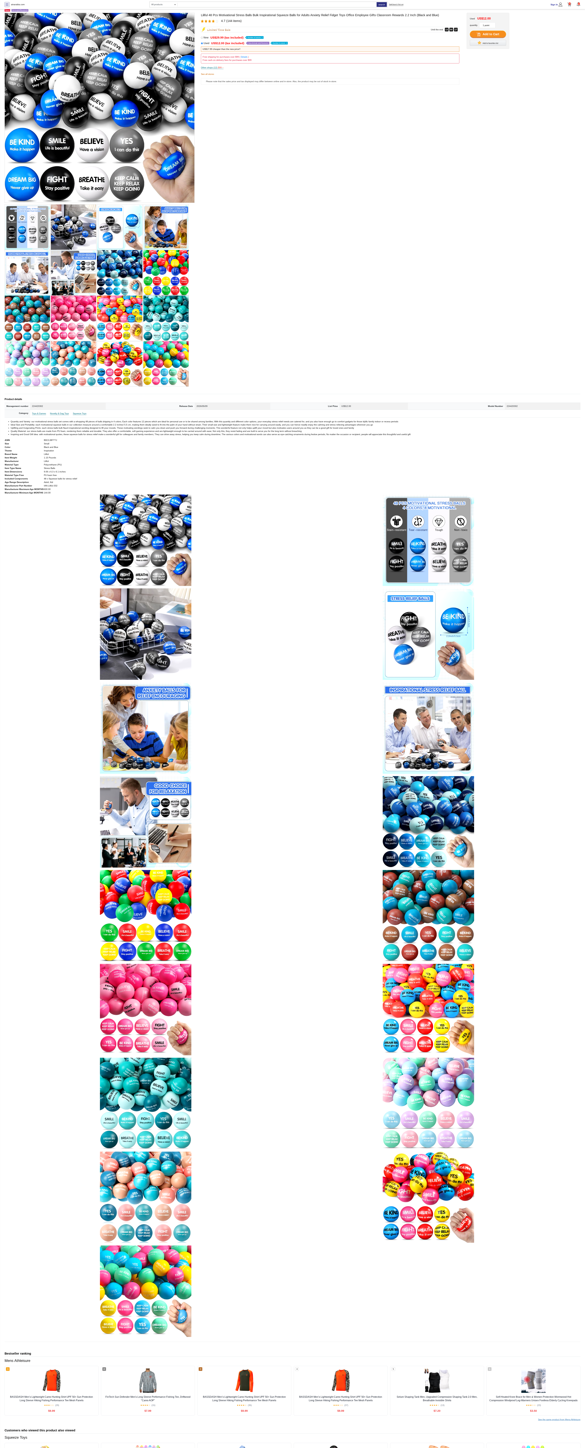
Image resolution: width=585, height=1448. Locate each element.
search (381, 4)
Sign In (554, 4)
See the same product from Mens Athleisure (559, 1419)
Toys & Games (39, 413)
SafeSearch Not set (396, 4)
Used (245, 43)
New (233, 37)
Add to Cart (490, 34)
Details (244, 57)
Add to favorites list (490, 43)
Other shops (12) (212, 67)
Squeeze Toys (79, 413)
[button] (578, 4)
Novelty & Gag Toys (59, 413)
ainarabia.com (18, 4)
